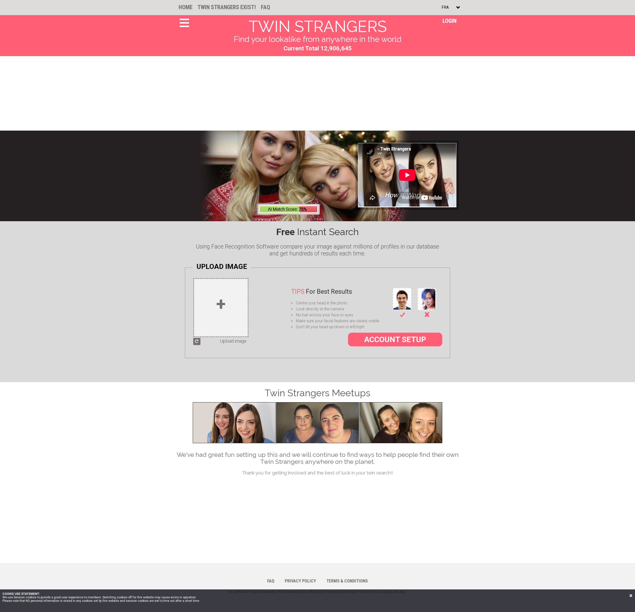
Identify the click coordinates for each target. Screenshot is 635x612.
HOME (185, 7)
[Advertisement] (317, 93)
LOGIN (449, 21)
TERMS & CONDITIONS (347, 580)
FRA (445, 7)
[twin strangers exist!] (317, 442)
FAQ (265, 7)
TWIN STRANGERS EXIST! (226, 7)
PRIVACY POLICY (300, 580)
